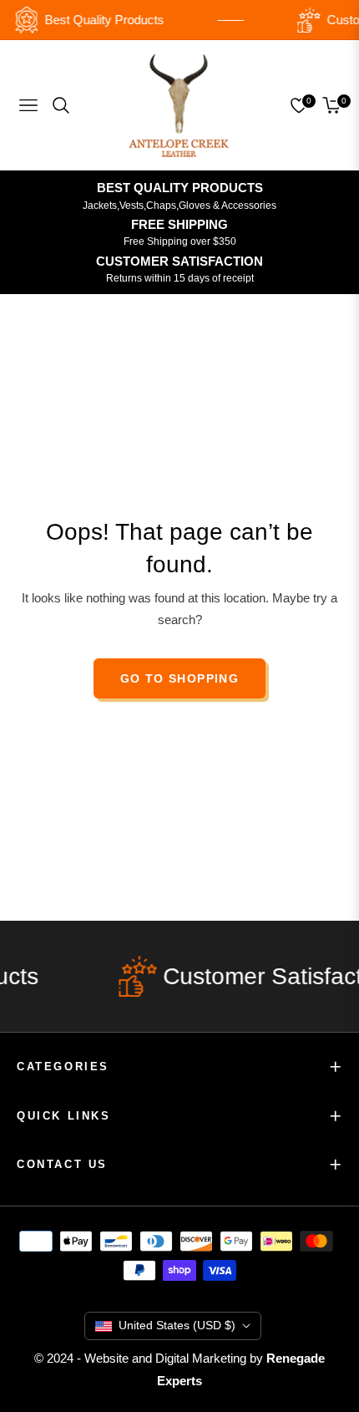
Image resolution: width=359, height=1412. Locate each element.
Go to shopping (180, 678)
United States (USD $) (177, 1325)
